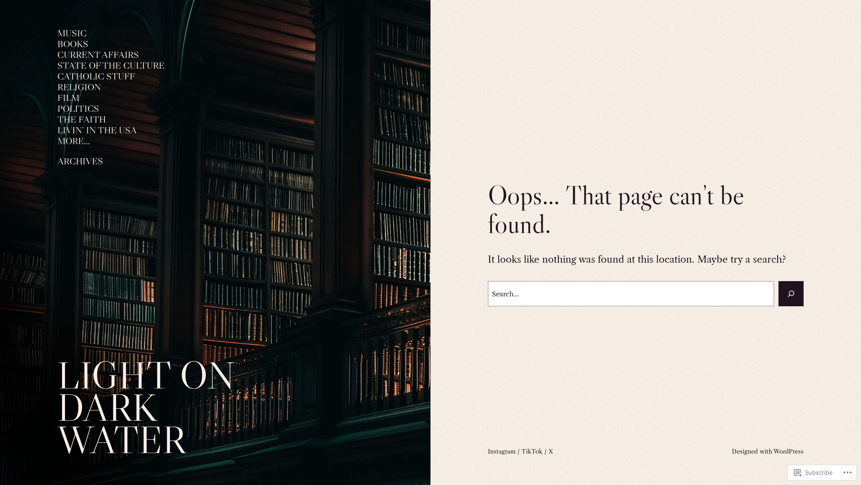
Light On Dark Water (146, 407)
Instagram (502, 451)
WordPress (789, 451)
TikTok (532, 451)
